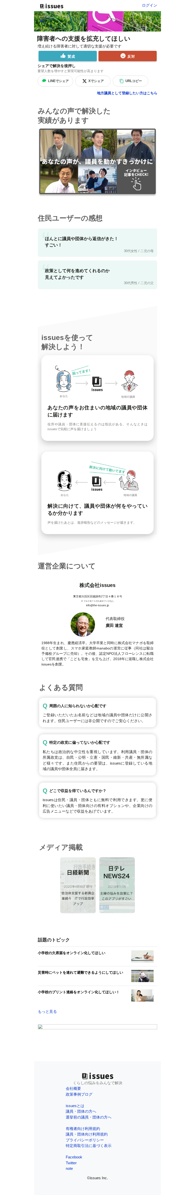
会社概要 (73, 1088)
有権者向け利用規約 (83, 1128)
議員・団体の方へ (81, 1111)
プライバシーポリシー (85, 1140)
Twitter (71, 1163)
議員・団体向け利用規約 (87, 1134)
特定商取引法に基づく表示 (88, 1145)
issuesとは (75, 1106)
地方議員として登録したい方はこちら (127, 93)
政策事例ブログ (79, 1094)
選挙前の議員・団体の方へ (88, 1117)
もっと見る (47, 1011)
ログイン (149, 5)
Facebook (74, 1157)
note (69, 1168)
